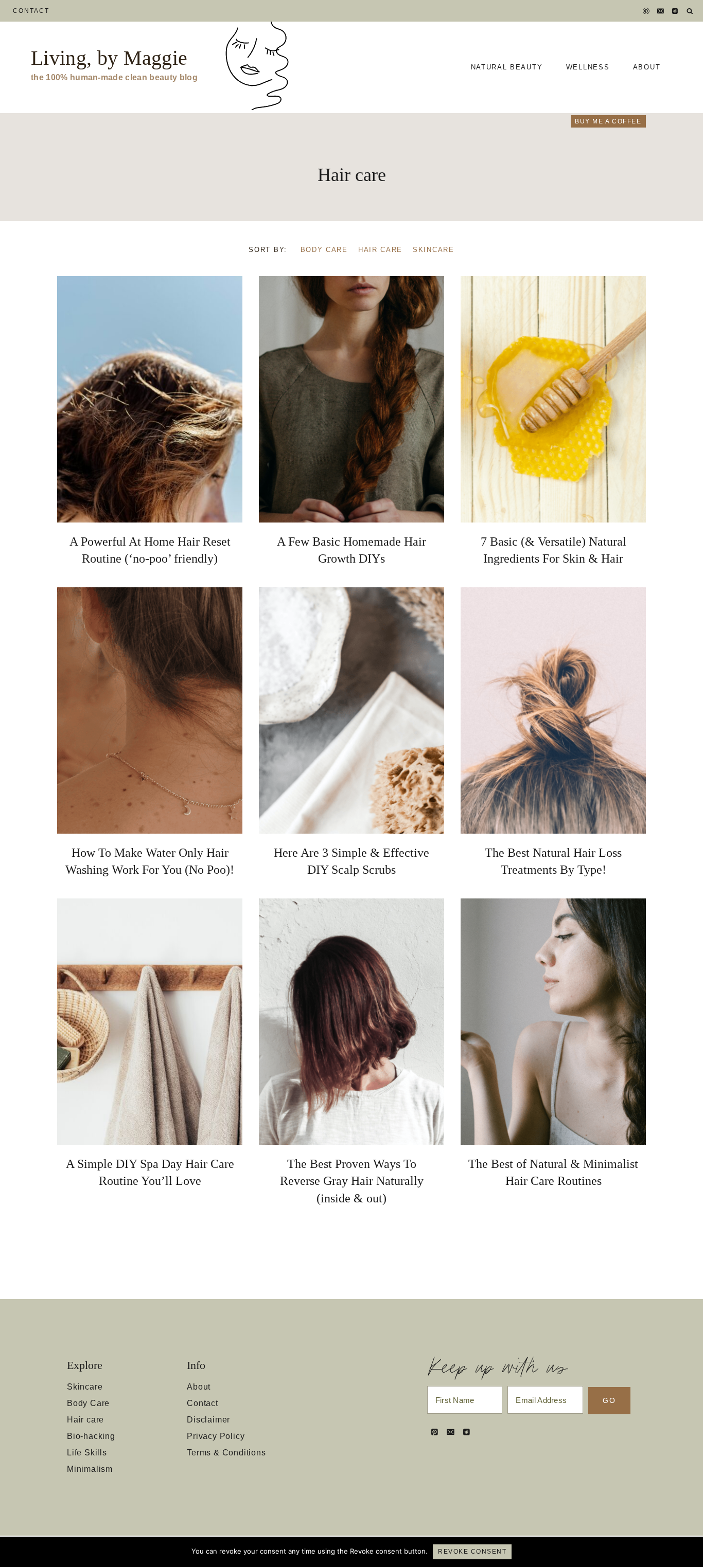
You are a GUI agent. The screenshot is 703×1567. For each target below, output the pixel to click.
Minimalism (90, 1469)
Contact (31, 10)
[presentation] (149, 399)
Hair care (380, 250)
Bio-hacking (91, 1436)
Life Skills (87, 1452)
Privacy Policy (215, 1436)
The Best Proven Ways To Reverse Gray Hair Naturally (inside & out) (352, 1181)
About (646, 67)
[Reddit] (675, 10)
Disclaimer (208, 1419)
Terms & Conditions (226, 1452)
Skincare (433, 250)
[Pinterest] (646, 10)
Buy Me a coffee (608, 121)
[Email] (660, 10)
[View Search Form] (690, 11)
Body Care (324, 250)
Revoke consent (472, 1551)
